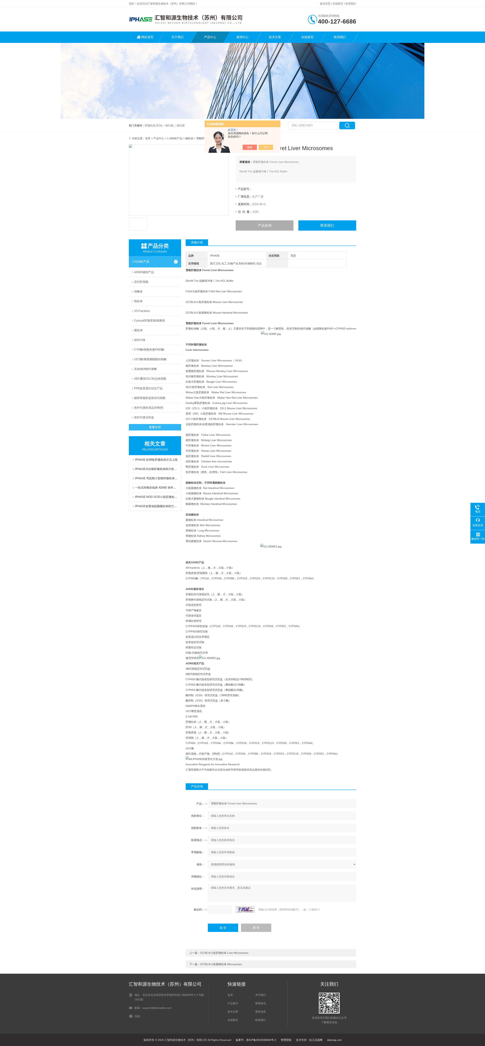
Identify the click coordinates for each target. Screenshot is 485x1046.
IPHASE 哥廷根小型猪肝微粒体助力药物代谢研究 (157, 478)
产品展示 (233, 1003)
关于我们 (177, 37)
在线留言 (338, 3)
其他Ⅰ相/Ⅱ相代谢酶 (145, 368)
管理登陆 (286, 1039)
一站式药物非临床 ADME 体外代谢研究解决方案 (157, 487)
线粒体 (138, 301)
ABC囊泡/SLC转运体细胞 (150, 378)
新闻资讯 (260, 1003)
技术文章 (275, 37)
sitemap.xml (334, 1039)
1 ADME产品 (174, 138)
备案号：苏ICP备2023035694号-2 (256, 1039)
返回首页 (325, 3)
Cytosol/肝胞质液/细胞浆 (149, 320)
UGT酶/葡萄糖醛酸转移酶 (150, 359)
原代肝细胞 (141, 281)
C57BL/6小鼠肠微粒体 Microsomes (221, 964)
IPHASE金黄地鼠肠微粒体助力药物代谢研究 (157, 506)
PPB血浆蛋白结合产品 (148, 388)
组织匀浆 (140, 339)
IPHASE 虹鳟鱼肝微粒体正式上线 (156, 459)
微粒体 (189, 138)
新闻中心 (242, 37)
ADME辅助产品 (144, 272)
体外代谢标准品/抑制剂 (148, 407)
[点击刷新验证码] (245, 909)
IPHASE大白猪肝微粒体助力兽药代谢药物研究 (157, 469)
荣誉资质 (260, 1011)
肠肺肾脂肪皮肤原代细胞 (149, 398)
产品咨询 (264, 225)
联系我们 (351, 3)
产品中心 (210, 37)
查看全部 (155, 427)
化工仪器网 (315, 1039)
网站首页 (147, 37)
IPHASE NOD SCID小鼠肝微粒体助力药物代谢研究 (157, 496)
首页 (147, 138)
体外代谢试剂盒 (144, 417)
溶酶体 (138, 291)
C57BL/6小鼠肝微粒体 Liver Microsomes (224, 952)
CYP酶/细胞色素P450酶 (149, 349)
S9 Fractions (142, 310)
